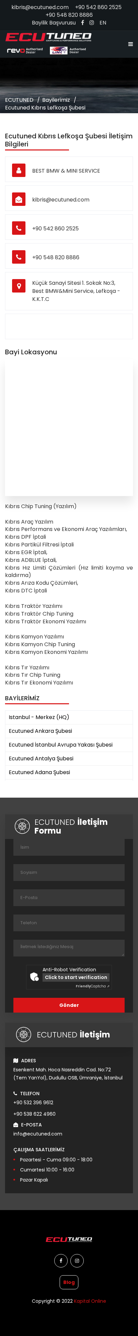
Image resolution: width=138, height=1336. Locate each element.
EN (102, 23)
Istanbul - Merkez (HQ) (39, 717)
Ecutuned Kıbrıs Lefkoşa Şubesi (45, 108)
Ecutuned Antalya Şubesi (41, 758)
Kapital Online (90, 1301)
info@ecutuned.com (37, 1133)
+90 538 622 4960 (34, 1114)
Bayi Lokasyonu (31, 352)
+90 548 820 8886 (69, 15)
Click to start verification (76, 977)
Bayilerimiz (56, 100)
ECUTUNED (19, 100)
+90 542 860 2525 (98, 7)
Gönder (69, 1005)
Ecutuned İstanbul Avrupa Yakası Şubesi (61, 745)
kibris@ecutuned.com (40, 7)
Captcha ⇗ (93, 986)
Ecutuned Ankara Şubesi (40, 731)
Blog (69, 1282)
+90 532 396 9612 (33, 1102)
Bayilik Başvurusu (54, 23)
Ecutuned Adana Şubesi (39, 772)
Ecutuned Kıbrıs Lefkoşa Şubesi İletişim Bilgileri (69, 140)
